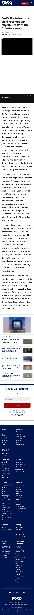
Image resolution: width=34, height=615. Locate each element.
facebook (13, 592)
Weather (19, 429)
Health (3, 445)
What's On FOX (6, 517)
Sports (18, 460)
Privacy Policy (19, 414)
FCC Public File (19, 506)
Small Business (20, 536)
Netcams (18, 434)
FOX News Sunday (5, 454)
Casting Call (5, 468)
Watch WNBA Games (19, 578)
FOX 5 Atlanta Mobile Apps (6, 450)
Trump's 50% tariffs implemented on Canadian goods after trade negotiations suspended (11, 350)
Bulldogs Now (6, 499)
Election (5, 525)
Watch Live (25, 3)
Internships (18, 504)
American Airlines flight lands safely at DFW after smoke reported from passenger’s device (10, 342)
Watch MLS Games (18, 581)
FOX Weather (19, 445)
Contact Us (18, 496)
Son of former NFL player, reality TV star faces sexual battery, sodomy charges (11, 366)
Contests (18, 489)
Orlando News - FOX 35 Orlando (6, 551)
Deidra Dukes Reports (6, 508)
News (11, 32)
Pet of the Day (6, 473)
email (24, 592)
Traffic (17, 442)
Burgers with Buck (5, 465)
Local (3, 432)
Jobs (16, 502)
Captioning (18, 511)
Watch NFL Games (18, 547)
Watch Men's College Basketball (19, 567)
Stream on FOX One (19, 542)
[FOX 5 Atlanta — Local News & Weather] (7, 3)
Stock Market (19, 534)
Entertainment (6, 447)
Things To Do (6, 477)
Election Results (6, 532)
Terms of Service (18, 416)
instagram (20, 592)
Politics (4, 442)
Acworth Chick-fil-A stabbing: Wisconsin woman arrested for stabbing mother (11, 375)
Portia (3, 493)
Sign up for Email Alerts (20, 498)
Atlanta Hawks (19, 467)
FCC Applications (20, 508)
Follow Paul (5, 471)
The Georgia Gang (5, 496)
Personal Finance (20, 527)
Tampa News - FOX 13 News (6, 547)
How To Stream (20, 485)
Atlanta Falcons (20, 464)
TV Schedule (5, 520)
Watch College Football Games (20, 551)
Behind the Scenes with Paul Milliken (7, 503)
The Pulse (5, 487)
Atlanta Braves (19, 462)
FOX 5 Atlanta (5, 32)
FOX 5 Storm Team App (19, 439)
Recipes (4, 475)
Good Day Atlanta (6, 461)
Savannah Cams (20, 436)
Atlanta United (19, 469)
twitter (17, 592)
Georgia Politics (6, 529)
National (4, 438)
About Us (19, 482)
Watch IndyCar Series (19, 562)
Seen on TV (18, 487)
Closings (18, 432)
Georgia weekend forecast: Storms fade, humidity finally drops (10, 358)
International (5, 440)
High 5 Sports (19, 471)
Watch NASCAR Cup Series (20, 558)
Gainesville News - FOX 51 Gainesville (7, 555)
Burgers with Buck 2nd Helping (7, 512)
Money (18, 525)
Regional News (5, 542)
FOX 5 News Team (19, 492)
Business (18, 532)
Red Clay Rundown (4, 490)
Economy (18, 529)
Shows (4, 482)
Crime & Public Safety (6, 435)
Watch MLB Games (19, 554)
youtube (9, 592)
